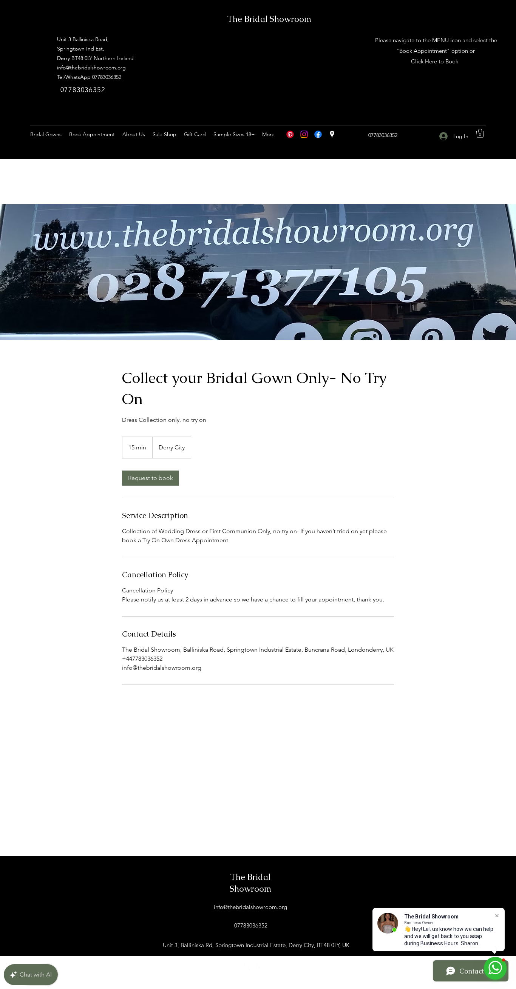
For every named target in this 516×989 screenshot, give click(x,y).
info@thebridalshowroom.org (91, 67)
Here (431, 61)
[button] (480, 133)
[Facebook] (318, 134)
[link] (150, 478)
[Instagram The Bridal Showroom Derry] (304, 134)
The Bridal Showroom (269, 19)
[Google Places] (332, 134)
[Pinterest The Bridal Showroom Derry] (290, 134)
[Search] (435, 117)
